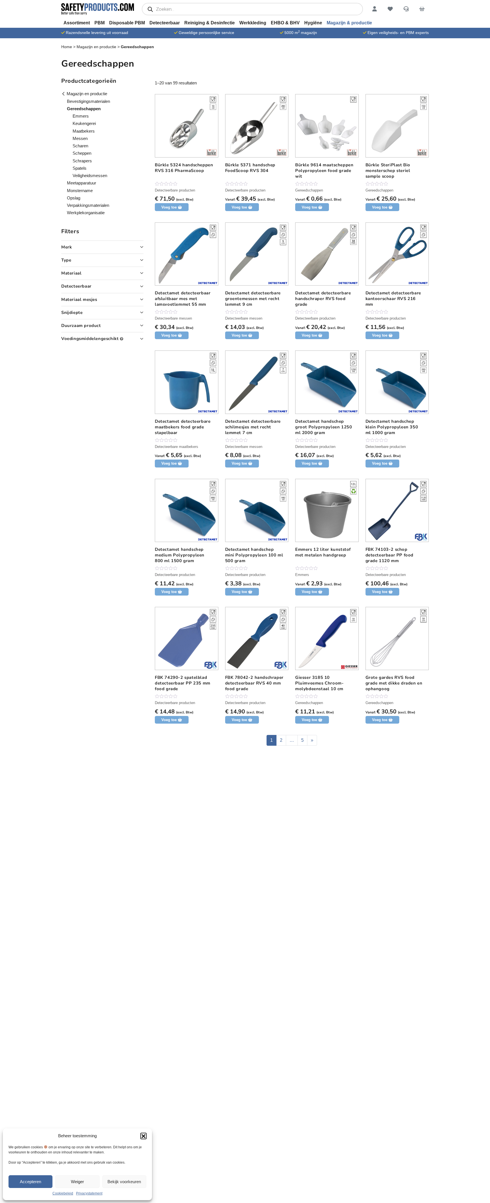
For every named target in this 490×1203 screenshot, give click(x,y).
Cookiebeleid (62, 1193)
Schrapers (82, 160)
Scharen (80, 145)
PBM (99, 22)
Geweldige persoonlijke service (206, 32)
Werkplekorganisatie (86, 212)
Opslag (73, 197)
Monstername (80, 190)
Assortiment (77, 22)
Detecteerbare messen (173, 318)
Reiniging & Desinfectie (209, 22)
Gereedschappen (309, 190)
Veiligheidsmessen (90, 175)
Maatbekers (84, 131)
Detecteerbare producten (175, 190)
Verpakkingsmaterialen (88, 205)
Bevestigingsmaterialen (88, 101)
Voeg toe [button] (169, 335)
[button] (143, 1136)
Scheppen (82, 153)
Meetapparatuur (81, 182)
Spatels (79, 168)
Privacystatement (89, 1193)
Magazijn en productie (96, 46)
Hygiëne (313, 22)
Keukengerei (84, 123)
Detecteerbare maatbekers (176, 447)
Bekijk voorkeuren (124, 1181)
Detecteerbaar (164, 22)
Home (66, 46)
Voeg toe (169, 207)
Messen (80, 138)
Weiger (77, 1181)
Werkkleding (252, 22)
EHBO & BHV (285, 22)
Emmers (302, 575)
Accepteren (30, 1181)
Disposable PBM (127, 22)
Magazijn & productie (349, 22)
